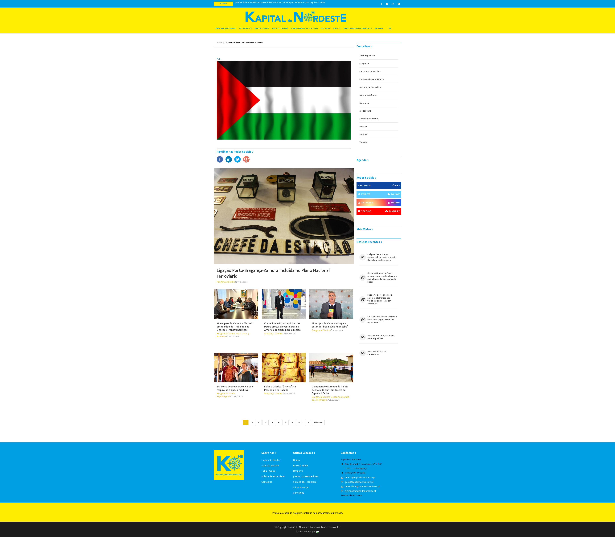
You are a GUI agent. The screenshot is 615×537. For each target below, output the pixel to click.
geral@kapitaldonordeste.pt (358, 481)
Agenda (379, 28)
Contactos (266, 481)
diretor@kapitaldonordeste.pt (359, 477)
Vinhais (363, 142)
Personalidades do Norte (358, 28)
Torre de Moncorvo (368, 119)
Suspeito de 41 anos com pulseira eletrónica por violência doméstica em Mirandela (276, 3)
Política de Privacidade (273, 476)
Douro (296, 459)
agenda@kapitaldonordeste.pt (360, 490)
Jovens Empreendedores (305, 476)
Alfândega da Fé (367, 56)
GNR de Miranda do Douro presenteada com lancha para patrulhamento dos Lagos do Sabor (382, 278)
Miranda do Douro (368, 95)
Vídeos (337, 28)
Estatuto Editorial (270, 465)
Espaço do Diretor (270, 459)
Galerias (325, 28)
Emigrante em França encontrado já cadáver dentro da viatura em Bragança (382, 257)
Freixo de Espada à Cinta (371, 79)
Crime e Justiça (300, 487)
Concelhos (298, 492)
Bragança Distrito (225, 28)
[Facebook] (220, 159)
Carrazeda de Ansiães (370, 71)
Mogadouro (365, 111)
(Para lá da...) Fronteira (304, 481)
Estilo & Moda (300, 465)
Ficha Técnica (268, 470)
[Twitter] (237, 159)
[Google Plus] (246, 159)
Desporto (336, 396)
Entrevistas (245, 28)
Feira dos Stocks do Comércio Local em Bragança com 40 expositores (382, 319)
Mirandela (364, 103)
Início (219, 42)
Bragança (364, 63)
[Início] (296, 16)
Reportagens (262, 28)
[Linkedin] (229, 159)
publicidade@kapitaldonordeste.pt (362, 486)
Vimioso (363, 134)
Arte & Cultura (280, 28)
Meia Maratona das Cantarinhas (376, 353)
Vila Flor (363, 126)
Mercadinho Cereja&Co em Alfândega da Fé (380, 337)
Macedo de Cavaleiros (370, 87)
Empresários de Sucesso (304, 28)
